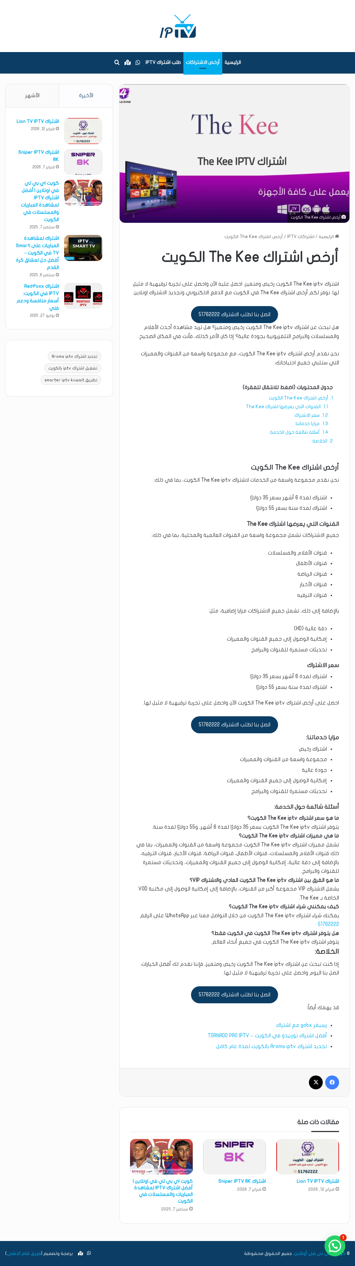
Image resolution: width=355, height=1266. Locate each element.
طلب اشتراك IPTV (163, 62)
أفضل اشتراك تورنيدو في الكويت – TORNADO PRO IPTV (267, 1035)
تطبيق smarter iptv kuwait (70, 380)
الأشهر (32, 95)
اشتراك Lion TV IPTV (318, 1181)
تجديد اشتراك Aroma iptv (74, 356)
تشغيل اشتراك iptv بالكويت (72, 368)
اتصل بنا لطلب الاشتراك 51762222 (234, 314)
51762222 (328, 924)
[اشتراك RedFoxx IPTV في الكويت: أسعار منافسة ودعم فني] (83, 296)
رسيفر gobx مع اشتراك (301, 1025)
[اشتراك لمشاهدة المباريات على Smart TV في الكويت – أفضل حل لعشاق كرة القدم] (83, 248)
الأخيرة (86, 95)
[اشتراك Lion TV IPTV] (307, 1156)
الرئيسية (233, 62)
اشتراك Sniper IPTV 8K (242, 1181)
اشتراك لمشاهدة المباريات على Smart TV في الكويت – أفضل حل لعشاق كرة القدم (37, 253)
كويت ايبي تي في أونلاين (320, 1253)
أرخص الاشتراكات (203, 62)
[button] (334, 1245)
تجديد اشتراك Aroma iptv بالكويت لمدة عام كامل (271, 1046)
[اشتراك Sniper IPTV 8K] (234, 1156)
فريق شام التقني (24, 1253)
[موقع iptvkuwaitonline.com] (177, 26)
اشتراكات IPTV (300, 236)
